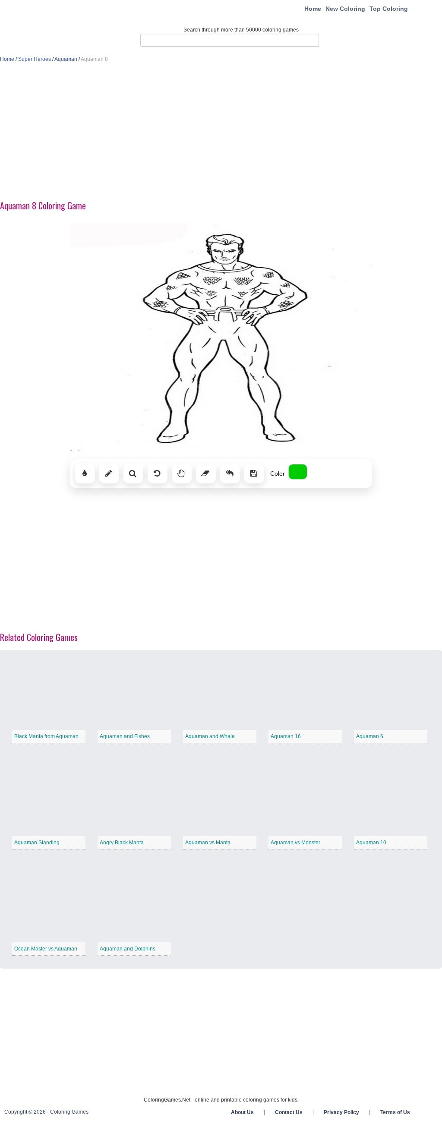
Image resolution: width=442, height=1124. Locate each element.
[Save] (254, 473)
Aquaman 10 (371, 843)
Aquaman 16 (286, 736)
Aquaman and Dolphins (127, 949)
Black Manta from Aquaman (46, 736)
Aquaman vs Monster (295, 843)
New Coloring (345, 8)
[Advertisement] (221, 132)
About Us (242, 1112)
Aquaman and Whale (210, 736)
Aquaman (65, 59)
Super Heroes (34, 59)
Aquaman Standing (37, 843)
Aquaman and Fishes (125, 736)
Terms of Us (395, 1112)
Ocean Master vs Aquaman (45, 949)
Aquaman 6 (369, 736)
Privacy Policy (341, 1112)
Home (312, 8)
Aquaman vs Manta (207, 843)
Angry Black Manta (122, 843)
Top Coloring (388, 8)
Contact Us (289, 1112)
